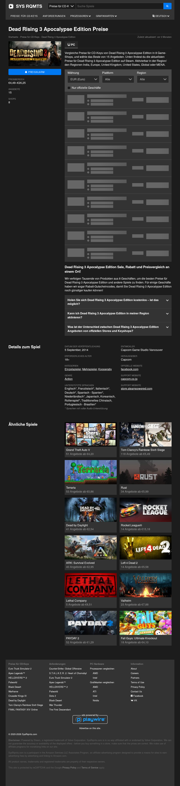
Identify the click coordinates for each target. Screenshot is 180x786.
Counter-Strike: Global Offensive (65, 668)
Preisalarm (36, 72)
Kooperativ (105, 369)
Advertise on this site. (90, 728)
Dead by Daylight (16, 700)
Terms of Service (89, 767)
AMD (95, 673)
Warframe (13, 691)
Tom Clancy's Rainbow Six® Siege (25, 705)
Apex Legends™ (16, 673)
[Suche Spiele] (167, 6)
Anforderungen (54, 16)
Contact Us (136, 691)
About (134, 668)
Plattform (107, 73)
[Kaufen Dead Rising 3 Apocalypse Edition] (118, 100)
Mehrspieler (89, 369)
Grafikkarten (105, 16)
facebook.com (129, 369)
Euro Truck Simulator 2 (19, 668)
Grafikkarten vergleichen (102, 682)
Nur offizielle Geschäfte (86, 88)
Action (69, 379)
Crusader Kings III (17, 695)
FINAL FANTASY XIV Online (23, 709)
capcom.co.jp (129, 379)
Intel (95, 677)
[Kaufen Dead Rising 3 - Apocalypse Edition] (118, 253)
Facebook (138, 695)
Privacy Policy (138, 686)
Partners (135, 677)
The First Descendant (60, 709)
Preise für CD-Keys (24, 16)
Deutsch (161, 16)
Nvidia (96, 700)
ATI (94, 691)
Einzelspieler (73, 369)
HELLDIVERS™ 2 (17, 677)
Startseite (25, 6)
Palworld (12, 682)
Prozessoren (79, 16)
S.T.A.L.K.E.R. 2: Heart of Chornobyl (68, 673)
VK (135, 700)
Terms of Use (137, 682)
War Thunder (55, 705)
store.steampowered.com (136, 388)
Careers (135, 673)
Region (141, 73)
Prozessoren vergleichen (102, 668)
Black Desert (14, 686)
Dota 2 (52, 695)
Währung (73, 73)
